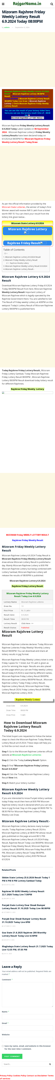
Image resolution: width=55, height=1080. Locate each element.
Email (5, 1023)
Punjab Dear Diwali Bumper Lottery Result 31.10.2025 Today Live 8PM (24, 920)
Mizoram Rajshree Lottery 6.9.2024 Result (23, 257)
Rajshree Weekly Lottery (19, 263)
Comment (7, 979)
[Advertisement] (27, 59)
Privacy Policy (6, 1075)
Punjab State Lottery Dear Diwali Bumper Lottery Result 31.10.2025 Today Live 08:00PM (26, 907)
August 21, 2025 (8, 940)
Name (5, 1011)
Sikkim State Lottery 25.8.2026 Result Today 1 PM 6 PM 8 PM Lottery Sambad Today (26, 879)
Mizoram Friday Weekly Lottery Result (21, 260)
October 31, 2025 (9, 912)
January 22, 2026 (9, 898)
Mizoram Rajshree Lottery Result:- (19, 269)
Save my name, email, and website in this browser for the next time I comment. (27, 1047)
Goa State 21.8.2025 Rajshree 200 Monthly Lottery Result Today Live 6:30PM (24, 934)
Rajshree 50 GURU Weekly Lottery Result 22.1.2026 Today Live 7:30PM (23, 893)
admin (7, 27)
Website (6, 1034)
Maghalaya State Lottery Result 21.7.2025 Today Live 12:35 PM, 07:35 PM (27, 948)
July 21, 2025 (7, 953)
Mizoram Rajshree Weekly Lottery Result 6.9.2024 (26, 266)
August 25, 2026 (8, 885)
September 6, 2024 (22, 27)
